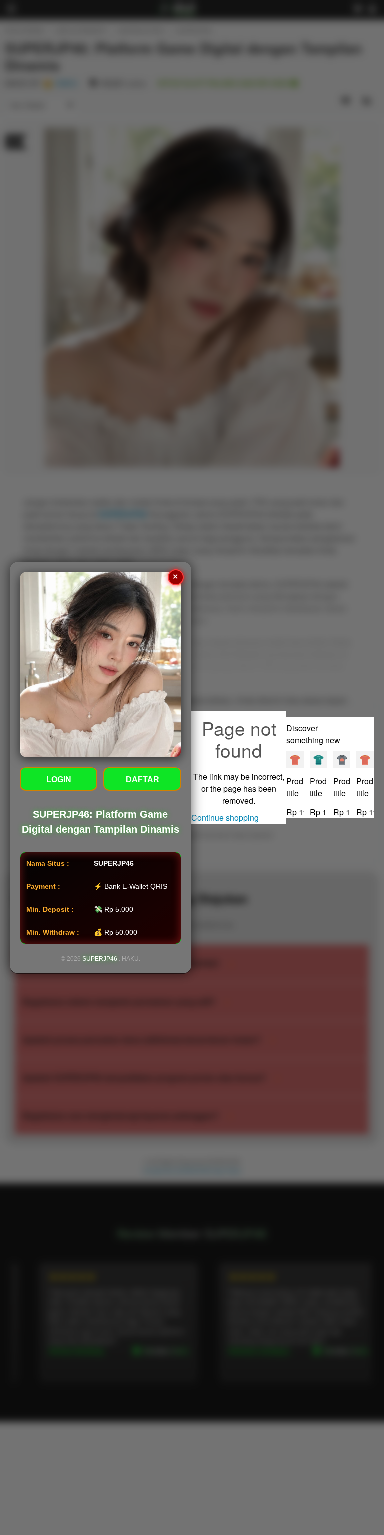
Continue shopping (225, 817)
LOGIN (59, 779)
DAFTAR (143, 779)
